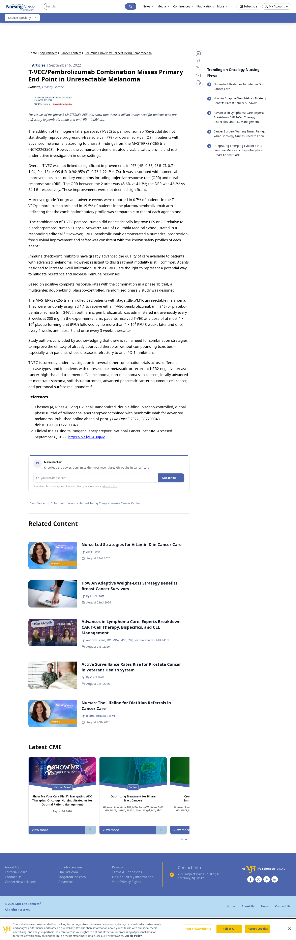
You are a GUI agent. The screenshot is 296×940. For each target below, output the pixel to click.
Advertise (65, 882)
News (146, 6)
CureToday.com (70, 867)
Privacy (117, 867)
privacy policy (109, 486)
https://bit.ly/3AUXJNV (86, 437)
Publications (205, 6)
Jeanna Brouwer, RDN (100, 716)
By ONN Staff (95, 596)
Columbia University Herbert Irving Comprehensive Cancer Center (95, 503)
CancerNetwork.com (20, 882)
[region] (148, 929)
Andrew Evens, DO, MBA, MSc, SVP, (109, 640)
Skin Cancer (38, 503)
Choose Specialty (19, 18)
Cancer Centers (71, 53)
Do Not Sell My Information (133, 877)
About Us (12, 867)
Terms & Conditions (127, 872)
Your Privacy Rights (126, 882)
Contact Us (13, 877)
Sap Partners (48, 53)
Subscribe (169, 478)
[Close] (289, 928)
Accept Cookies (258, 929)
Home (32, 53)
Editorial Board (16, 872)
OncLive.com (68, 872)
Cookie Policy (133, 936)
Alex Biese (93, 552)
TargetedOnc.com (72, 877)
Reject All (229, 929)
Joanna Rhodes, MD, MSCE (152, 640)
